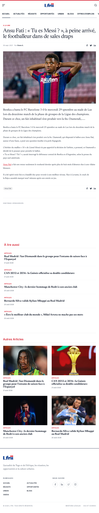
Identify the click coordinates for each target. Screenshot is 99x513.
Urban (61, 14)
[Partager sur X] (91, 45)
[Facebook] (55, 484)
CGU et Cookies (89, 506)
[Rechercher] (94, 5)
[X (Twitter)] (68, 484)
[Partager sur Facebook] (87, 45)
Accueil (6, 14)
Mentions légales (73, 506)
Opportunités (47, 14)
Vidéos (6, 495)
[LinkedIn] (61, 484)
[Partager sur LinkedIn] (95, 45)
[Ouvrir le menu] (4, 5)
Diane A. (20, 45)
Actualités (18, 14)
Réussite (32, 14)
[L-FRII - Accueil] (49, 5)
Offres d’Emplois (85, 14)
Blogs (71, 14)
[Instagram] (75, 484)
